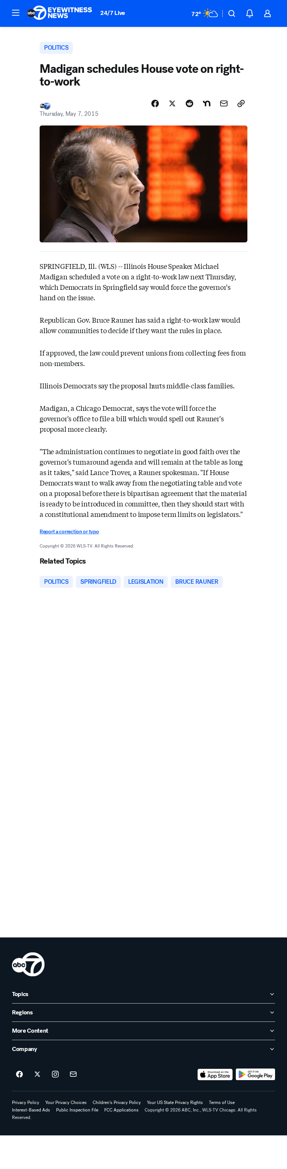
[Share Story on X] (172, 103)
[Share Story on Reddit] (189, 103)
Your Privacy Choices (66, 1102)
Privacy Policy (25, 1102)
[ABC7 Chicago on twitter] (37, 1074)
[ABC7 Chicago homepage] (60, 13)
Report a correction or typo (69, 531)
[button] (16, 12)
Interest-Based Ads (31, 1110)
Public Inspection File (77, 1110)
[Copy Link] (241, 103)
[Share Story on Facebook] (155, 103)
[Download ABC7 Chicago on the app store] (215, 1074)
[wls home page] (28, 964)
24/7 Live (112, 13)
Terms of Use (222, 1102)
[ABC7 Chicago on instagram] (55, 1074)
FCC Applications (121, 1110)
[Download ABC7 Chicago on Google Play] (255, 1074)
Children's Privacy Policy (117, 1102)
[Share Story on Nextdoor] (206, 103)
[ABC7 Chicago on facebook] (19, 1074)
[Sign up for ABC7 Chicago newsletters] (73, 1074)
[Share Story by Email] (223, 103)
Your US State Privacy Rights (175, 1102)
